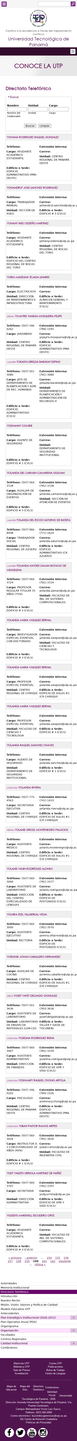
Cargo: (12, 151)
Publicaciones (55, 1366)
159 (27, 1261)
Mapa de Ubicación (11, 1388)
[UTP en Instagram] (43, 1432)
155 (57, 1257)
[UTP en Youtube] (31, 1432)
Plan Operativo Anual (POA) (19, 1321)
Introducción (9, 1296)
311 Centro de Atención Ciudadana (38, 1419)
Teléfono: (14, 146)
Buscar (14, 96)
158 (18, 1261)
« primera (14, 1257)
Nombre (13, 105)
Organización (9, 1330)
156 (66, 1257)
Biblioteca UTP (21, 1366)
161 (44, 1261)
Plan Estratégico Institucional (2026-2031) (28, 1317)
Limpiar (45, 125)
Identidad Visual (52, 1393)
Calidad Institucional (14, 1343)
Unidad (33, 105)
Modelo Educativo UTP (15, 1309)
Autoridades (9, 1283)
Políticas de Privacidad (38, 1422)
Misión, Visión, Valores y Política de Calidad (29, 1304)
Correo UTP (55, 1363)
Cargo (53, 105)
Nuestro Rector (10, 1300)
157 (10, 1261)
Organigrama (10, 1326)
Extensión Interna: (53, 146)
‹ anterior (31, 1257)
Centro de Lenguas (55, 1373)
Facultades (8, 1334)
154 (49, 1257)
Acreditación (21, 1373)
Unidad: (45, 156)
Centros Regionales (13, 1339)
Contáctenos (9, 1347)
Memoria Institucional (15, 1287)
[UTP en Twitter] (20, 1432)
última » (40, 1264)
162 (52, 1261)
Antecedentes (10, 1313)
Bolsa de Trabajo (55, 1370)
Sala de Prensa (21, 1370)
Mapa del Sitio (25, 1388)
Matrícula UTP (21, 1363)
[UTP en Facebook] (9, 1432)
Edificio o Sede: (18, 167)
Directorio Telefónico (14, 1291)
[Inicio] (38, 18)
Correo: (45, 151)
